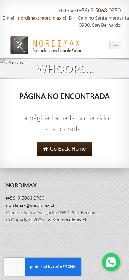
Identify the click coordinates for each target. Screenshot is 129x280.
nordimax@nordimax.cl (42, 18)
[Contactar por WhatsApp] (111, 262)
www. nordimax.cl (67, 220)
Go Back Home (67, 149)
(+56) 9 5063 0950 (99, 11)
